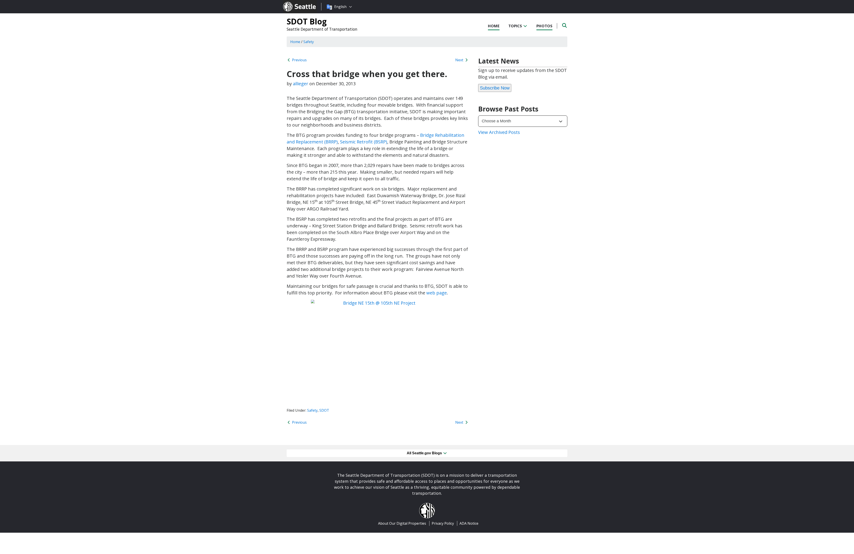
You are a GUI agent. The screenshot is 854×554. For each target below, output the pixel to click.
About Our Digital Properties (402, 523)
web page (436, 293)
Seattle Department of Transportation (322, 29)
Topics (515, 25)
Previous (299, 60)
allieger (300, 84)
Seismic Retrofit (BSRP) (363, 142)
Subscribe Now (495, 87)
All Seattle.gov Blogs (425, 453)
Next (459, 60)
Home (494, 25)
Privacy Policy (443, 523)
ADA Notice (468, 523)
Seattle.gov (292, 2)
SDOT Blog (307, 21)
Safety (312, 410)
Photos (544, 25)
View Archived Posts (499, 132)
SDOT (324, 410)
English (340, 6)
